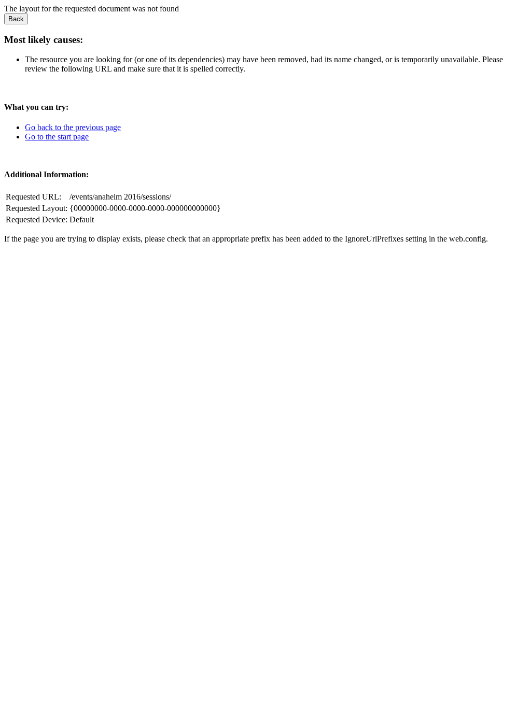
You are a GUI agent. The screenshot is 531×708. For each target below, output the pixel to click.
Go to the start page (57, 136)
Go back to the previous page (73, 127)
